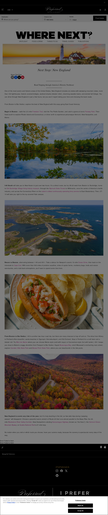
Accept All (80, 511)
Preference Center (80, 500)
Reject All (80, 505)
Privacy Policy (11, 502)
